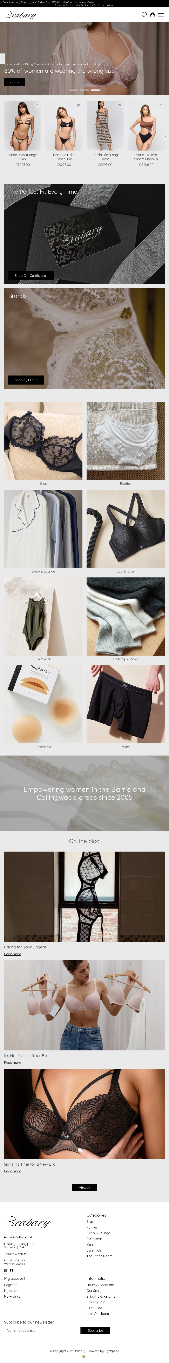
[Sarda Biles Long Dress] (105, 126)
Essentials (43, 747)
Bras (43, 483)
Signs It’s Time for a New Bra (29, 1164)
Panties (125, 483)
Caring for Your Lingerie (25, 947)
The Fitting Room (99, 1256)
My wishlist (12, 1296)
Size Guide (94, 1308)
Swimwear (43, 659)
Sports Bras (126, 571)
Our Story (94, 1291)
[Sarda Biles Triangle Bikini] (22, 126)
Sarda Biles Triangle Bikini (23, 157)
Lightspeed (111, 1351)
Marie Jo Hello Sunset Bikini (64, 157)
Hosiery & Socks (125, 659)
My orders (11, 1291)
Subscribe (95, 1330)
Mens (126, 747)
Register (10, 1285)
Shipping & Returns (101, 1296)
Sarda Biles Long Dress (105, 157)
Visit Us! (14, 82)
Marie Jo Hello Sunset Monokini (146, 157)
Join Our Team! (98, 1314)
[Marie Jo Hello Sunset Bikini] (63, 126)
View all (84, 1187)
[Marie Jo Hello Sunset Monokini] (146, 126)
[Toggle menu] (161, 15)
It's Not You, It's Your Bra (26, 1055)
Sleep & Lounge (43, 571)
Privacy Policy (97, 1302)
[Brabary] (21, 15)
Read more (12, 954)
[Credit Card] (83, 1357)
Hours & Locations (101, 1285)
